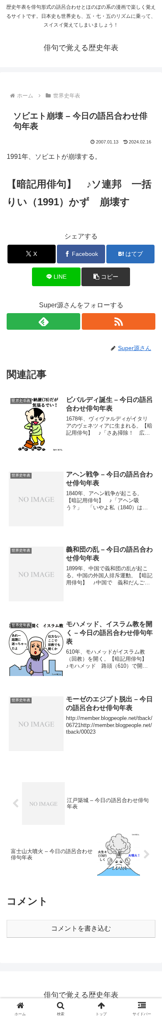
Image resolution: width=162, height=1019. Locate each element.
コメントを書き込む (81, 928)
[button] (105, 277)
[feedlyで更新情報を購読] (43, 321)
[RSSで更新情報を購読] (118, 321)
